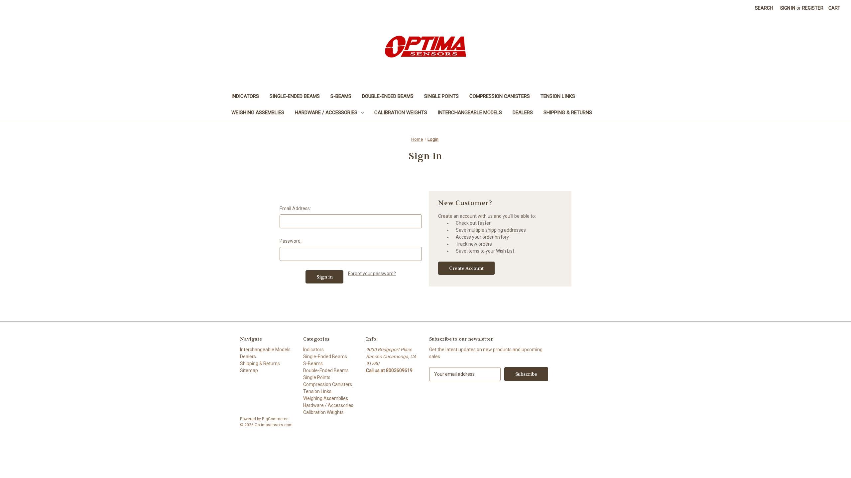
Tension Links (558, 96)
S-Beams (340, 96)
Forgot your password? (372, 273)
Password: (291, 241)
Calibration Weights (400, 113)
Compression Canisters (499, 96)
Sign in (787, 8)
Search (764, 8)
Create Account (466, 268)
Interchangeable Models (470, 113)
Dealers (523, 113)
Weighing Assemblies (257, 113)
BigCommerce (275, 419)
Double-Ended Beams (388, 96)
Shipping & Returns (568, 113)
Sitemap (249, 370)
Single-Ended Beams (295, 96)
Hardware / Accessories (326, 113)
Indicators (245, 96)
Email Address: (295, 208)
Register (812, 8)
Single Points (441, 96)
